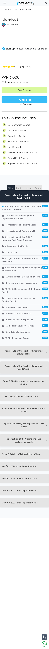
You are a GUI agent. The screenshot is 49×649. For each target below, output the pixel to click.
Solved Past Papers (18, 158)
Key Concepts (15, 147)
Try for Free (24, 99)
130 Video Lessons (17, 130)
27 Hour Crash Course (19, 124)
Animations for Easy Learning (23, 152)
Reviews (38, 188)
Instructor (29, 188)
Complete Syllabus (17, 136)
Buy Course (24, 90)
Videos (10, 188)
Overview (19, 188)
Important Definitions (18, 141)
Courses (5, 9)
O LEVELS (16, 9)
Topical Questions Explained (22, 163)
